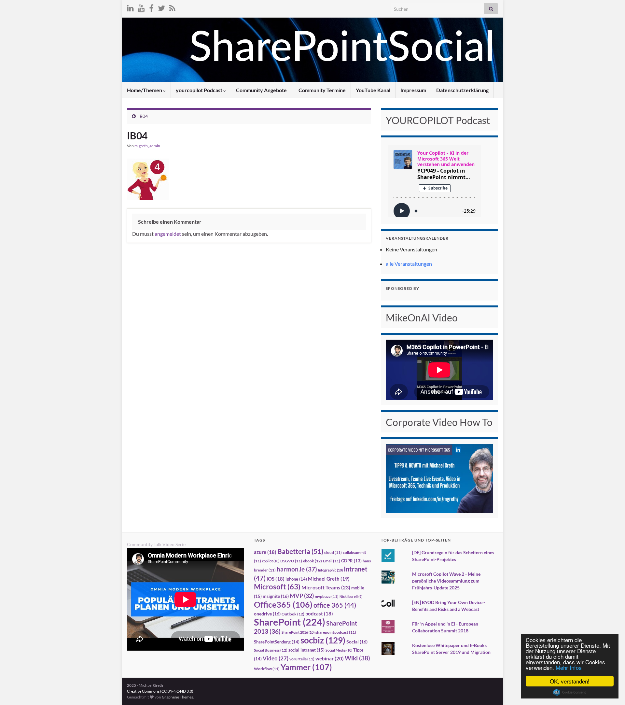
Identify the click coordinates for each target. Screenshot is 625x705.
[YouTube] (141, 7)
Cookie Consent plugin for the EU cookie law (569, 692)
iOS (276, 579)
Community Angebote (261, 90)
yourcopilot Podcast (199, 90)
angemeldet (168, 234)
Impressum (413, 90)
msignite (276, 596)
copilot (270, 561)
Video (275, 658)
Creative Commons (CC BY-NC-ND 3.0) (160, 691)
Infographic (330, 570)
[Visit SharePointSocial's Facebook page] (151, 7)
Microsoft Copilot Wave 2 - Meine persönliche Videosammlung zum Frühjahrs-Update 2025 (446, 580)
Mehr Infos (569, 667)
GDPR (351, 560)
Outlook (293, 614)
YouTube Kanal (373, 90)
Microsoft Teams (325, 587)
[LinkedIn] (130, 7)
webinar (329, 658)
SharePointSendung (276, 641)
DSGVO (291, 560)
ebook (312, 560)
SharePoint (289, 621)
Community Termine (322, 90)
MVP (302, 595)
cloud (333, 552)
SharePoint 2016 (298, 632)
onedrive (267, 613)
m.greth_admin (147, 145)
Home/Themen (145, 90)
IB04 (143, 116)
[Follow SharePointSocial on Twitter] (161, 7)
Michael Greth (329, 579)
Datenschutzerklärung (462, 90)
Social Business (270, 650)
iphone (296, 579)
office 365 (334, 605)
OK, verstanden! (570, 681)
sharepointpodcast (335, 632)
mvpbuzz (327, 596)
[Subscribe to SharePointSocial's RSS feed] (172, 7)
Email (331, 560)
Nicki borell (351, 596)
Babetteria (300, 551)
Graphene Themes (177, 697)
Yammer (306, 667)
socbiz (322, 640)
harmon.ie (297, 569)
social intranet (306, 650)
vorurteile (301, 658)
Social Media (339, 650)
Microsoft (277, 586)
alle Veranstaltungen (409, 264)
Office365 (283, 604)
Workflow (267, 668)
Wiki (357, 658)
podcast (319, 613)
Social (357, 641)
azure (265, 552)
